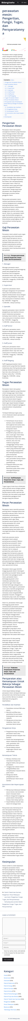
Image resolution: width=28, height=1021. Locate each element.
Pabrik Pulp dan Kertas (11, 996)
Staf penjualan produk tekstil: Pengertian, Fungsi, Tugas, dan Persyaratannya (12, 904)
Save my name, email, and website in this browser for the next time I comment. (14, 953)
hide (12, 80)
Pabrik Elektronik (9, 983)
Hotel (5, 975)
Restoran (6, 1007)
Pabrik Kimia (8, 991)
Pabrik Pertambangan (11, 994)
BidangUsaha (8, 2)
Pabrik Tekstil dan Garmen (12, 892)
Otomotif (6, 980)
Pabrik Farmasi (8, 988)
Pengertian (5, 895)
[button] (18, 2)
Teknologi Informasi (10, 1010)
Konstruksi (7, 978)
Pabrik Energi (8, 986)
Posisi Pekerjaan (15, 895)
